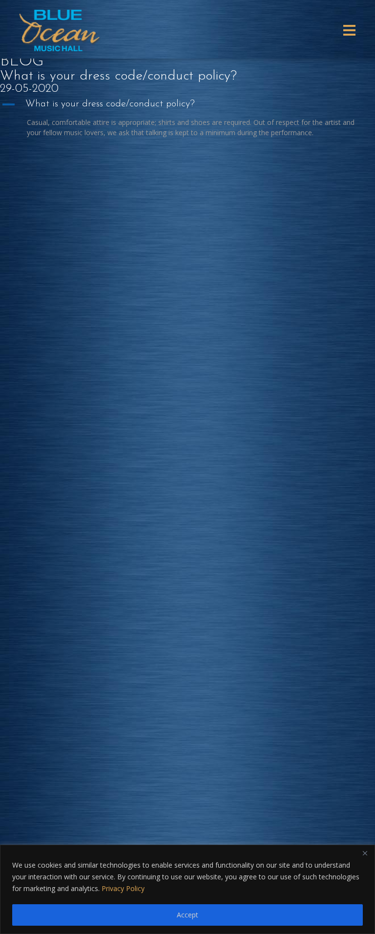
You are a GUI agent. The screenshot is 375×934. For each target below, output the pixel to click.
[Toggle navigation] (349, 30)
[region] (187, 889)
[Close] (365, 853)
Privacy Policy (123, 888)
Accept (187, 914)
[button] (187, 104)
